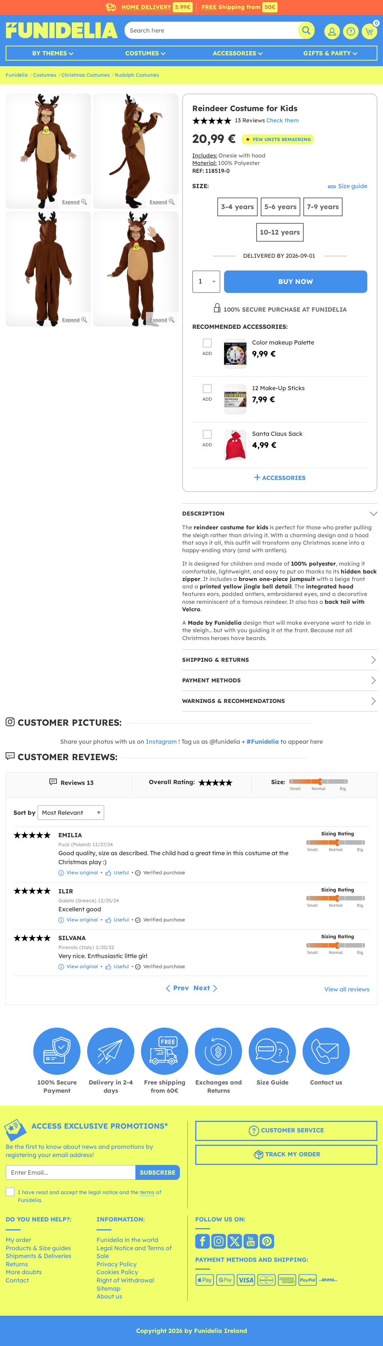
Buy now (295, 281)
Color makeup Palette (283, 342)
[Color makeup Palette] (235, 354)
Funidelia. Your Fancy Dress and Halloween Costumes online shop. (62, 30)
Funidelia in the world (127, 1239)
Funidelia (17, 75)
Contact (17, 1280)
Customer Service (291, 1130)
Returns (17, 1264)
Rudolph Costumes (137, 75)
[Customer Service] (351, 31)
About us (109, 1296)
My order (18, 1239)
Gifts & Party (327, 53)
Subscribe (157, 1172)
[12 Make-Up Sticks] (235, 399)
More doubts (24, 1272)
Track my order (291, 1154)
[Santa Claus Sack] (235, 445)
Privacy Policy (116, 1264)
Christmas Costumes (85, 75)
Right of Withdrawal (125, 1280)
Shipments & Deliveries (38, 1256)
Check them (282, 120)
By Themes (49, 53)
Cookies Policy (117, 1272)
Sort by (24, 812)
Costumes (142, 53)
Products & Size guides (38, 1248)
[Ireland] (202, 1242)
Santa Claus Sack (277, 433)
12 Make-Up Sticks (278, 388)
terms (147, 1192)
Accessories (234, 53)
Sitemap (108, 1288)
